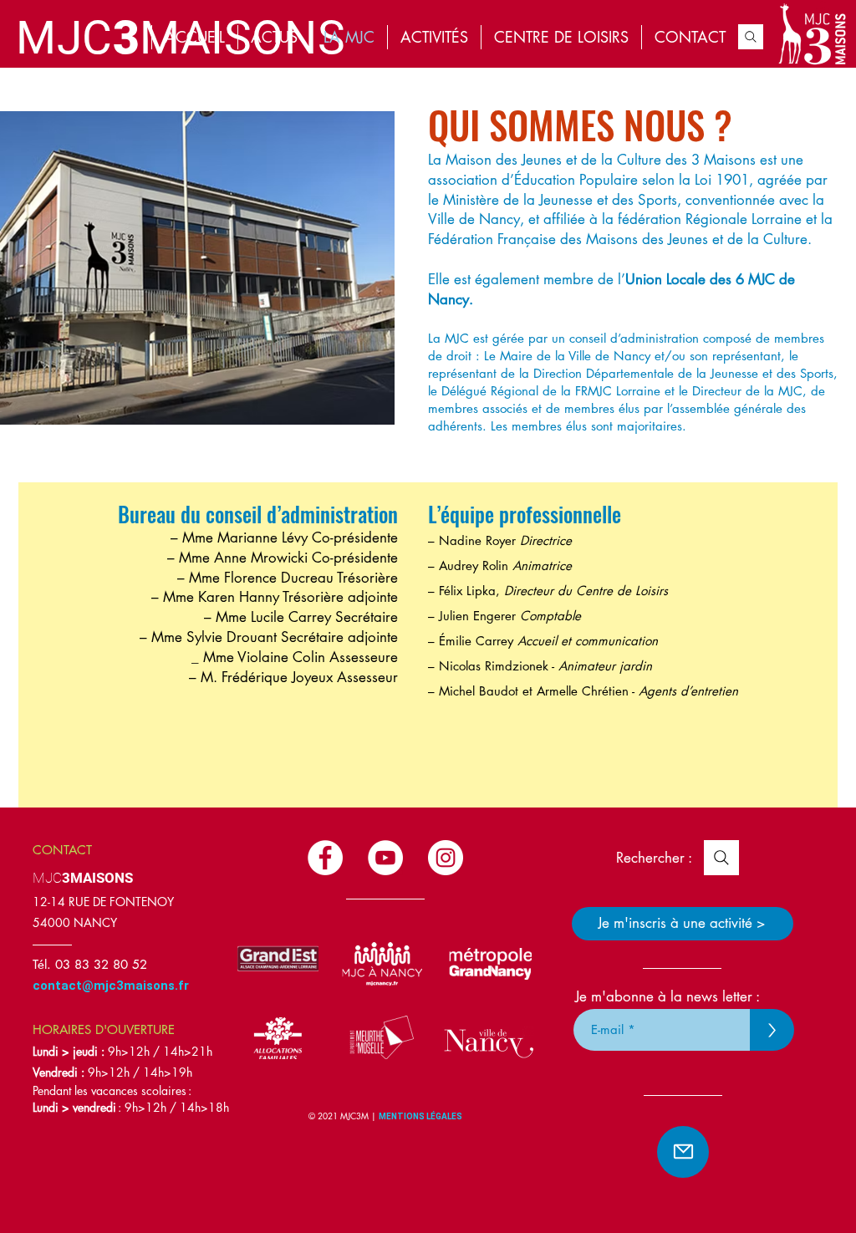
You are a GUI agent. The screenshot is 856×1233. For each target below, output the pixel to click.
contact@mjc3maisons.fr (111, 985)
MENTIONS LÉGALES (421, 1116)
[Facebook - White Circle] (325, 857)
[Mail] (683, 1152)
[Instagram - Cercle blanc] (445, 857)
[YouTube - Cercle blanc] (385, 857)
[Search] (750, 36)
